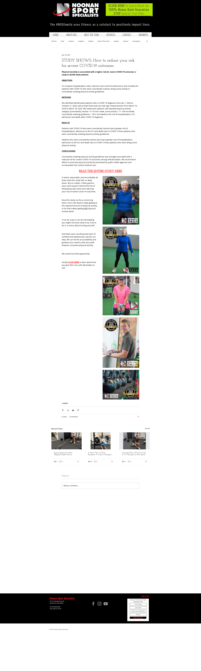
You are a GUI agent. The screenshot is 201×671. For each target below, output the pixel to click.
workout (125, 41)
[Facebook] (93, 603)
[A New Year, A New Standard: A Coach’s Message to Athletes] (100, 440)
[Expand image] (121, 200)
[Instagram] (99, 603)
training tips (136, 41)
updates (116, 41)
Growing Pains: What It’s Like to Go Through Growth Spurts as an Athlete (134, 454)
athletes (90, 41)
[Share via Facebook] (63, 410)
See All (147, 428)
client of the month (104, 41)
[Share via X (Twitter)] (68, 410)
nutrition (71, 41)
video (62, 41)
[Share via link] (78, 410)
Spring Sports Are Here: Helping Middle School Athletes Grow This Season (64, 454)
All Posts (54, 41)
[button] (71, 34)
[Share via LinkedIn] (73, 410)
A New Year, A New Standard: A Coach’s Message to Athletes (100, 454)
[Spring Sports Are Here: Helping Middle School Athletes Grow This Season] (66, 440)
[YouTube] (105, 603)
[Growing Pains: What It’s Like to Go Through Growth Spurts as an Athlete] (134, 440)
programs (81, 41)
